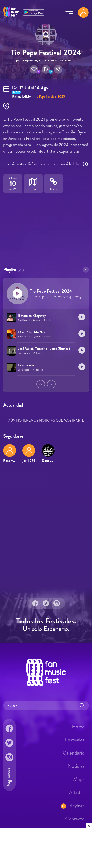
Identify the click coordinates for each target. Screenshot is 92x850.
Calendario (74, 752)
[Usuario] (83, 12)
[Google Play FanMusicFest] (33, 12)
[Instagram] (56, 603)
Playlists (76, 805)
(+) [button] (85, 164)
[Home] (11, 17)
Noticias (76, 766)
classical (70, 60)
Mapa (79, 779)
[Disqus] (46, 528)
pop (18, 60)
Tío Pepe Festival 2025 (49, 96)
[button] (34, 69)
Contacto (75, 818)
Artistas (77, 792)
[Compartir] (58, 69)
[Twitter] (46, 603)
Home (78, 726)
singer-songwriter (34, 60)
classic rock (56, 60)
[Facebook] (35, 603)
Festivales (75, 739)
